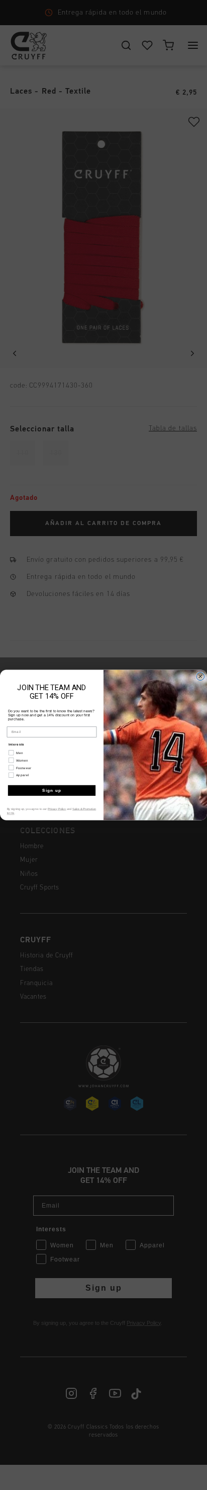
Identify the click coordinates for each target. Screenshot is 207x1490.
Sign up (52, 790)
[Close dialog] (200, 677)
